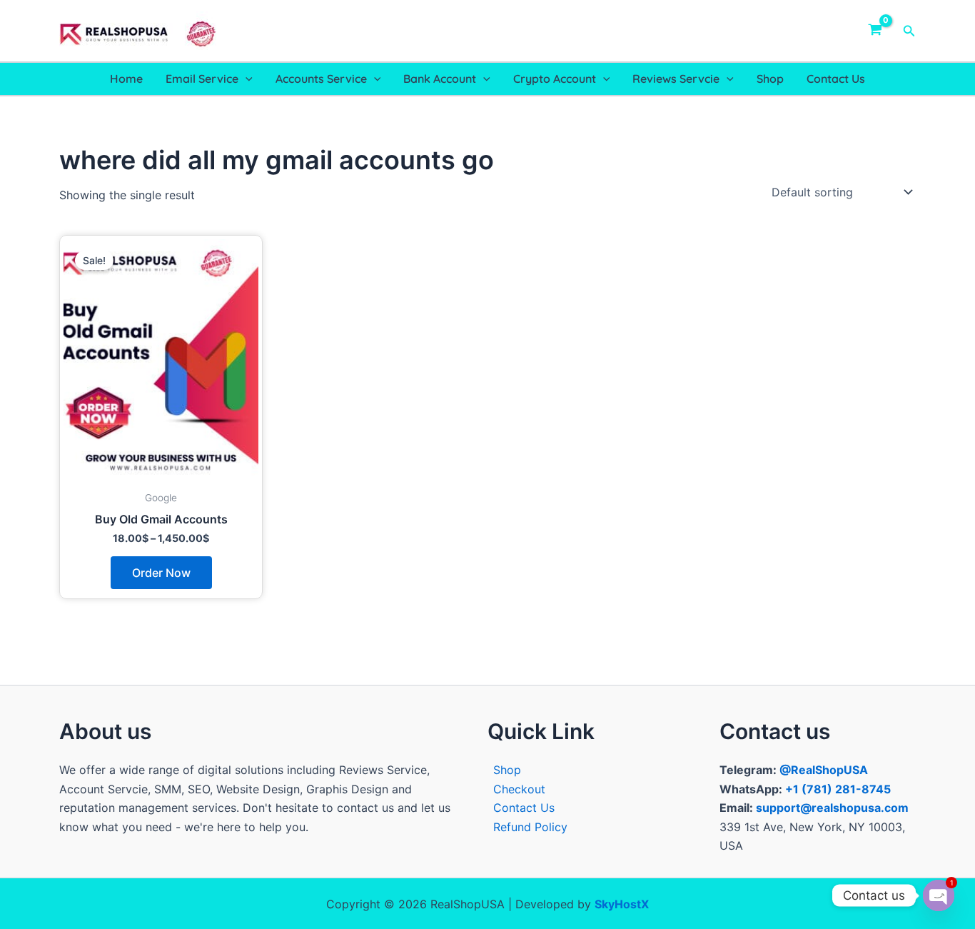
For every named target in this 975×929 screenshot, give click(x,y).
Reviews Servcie (675, 78)
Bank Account (439, 78)
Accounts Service (321, 78)
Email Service (202, 78)
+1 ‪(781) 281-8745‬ (838, 789)
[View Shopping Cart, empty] (875, 31)
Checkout (519, 789)
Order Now (161, 573)
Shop (770, 78)
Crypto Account (554, 78)
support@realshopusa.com (832, 807)
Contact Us (836, 78)
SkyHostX (622, 904)
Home (126, 78)
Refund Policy (530, 827)
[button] (909, 31)
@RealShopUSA (823, 770)
